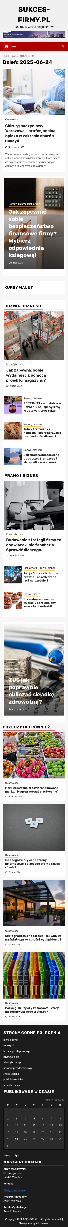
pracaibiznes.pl (11, 1085)
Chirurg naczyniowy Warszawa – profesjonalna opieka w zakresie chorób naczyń (30, 133)
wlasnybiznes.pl (12, 1062)
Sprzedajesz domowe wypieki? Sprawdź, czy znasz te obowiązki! (40, 603)
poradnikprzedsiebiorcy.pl (17, 1068)
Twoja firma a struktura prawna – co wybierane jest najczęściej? (41, 577)
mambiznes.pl (11, 1056)
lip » (17, 1155)
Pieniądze (14, 657)
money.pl (8, 1045)
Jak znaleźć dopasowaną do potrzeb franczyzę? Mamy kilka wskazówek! (41, 458)
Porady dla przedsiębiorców (24, 225)
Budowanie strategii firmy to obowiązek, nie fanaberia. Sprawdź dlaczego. (33, 545)
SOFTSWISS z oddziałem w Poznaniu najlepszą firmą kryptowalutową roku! (42, 407)
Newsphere (25, 1223)
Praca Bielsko (11, 1073)
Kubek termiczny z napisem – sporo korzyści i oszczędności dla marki (42, 432)
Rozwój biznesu (15, 364)
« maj (6, 1155)
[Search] (63, 46)
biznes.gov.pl (10, 1039)
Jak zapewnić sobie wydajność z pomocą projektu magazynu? (26, 375)
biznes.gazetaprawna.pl (16, 1051)
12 (34, 1125)
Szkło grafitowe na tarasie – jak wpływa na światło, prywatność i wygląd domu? (33, 937)
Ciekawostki (11, 119)
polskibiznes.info (13, 1079)
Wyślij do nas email (14, 1190)
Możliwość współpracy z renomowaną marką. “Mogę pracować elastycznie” (32, 789)
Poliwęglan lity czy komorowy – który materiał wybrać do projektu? (32, 1009)
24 (16, 1139)
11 (25, 1125)
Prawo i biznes (14, 534)
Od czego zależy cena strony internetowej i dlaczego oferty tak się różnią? (33, 863)
